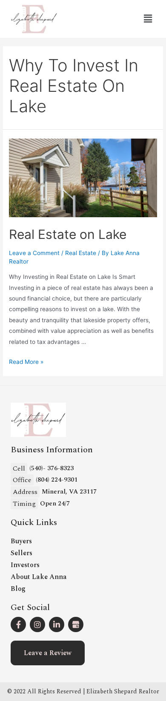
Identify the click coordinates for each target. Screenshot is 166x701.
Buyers (21, 541)
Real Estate (80, 253)
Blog (18, 589)
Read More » (26, 361)
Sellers (21, 553)
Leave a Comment (34, 253)
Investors (25, 565)
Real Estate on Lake (67, 234)
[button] (48, 653)
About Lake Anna (39, 577)
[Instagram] (37, 624)
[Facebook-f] (18, 624)
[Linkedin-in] (56, 624)
